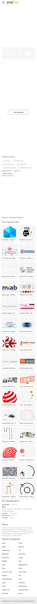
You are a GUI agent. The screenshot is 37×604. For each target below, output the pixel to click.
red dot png (6, 161)
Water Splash (23, 586)
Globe (4, 582)
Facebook (5, 593)
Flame (21, 543)
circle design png (8, 164)
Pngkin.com (6, 590)
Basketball (5, 554)
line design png (22, 164)
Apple (4, 547)
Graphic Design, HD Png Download (13, 313)
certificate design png (25, 168)
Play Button (5, 557)
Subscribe (22, 554)
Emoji (20, 568)
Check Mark (23, 572)
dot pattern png (18, 161)
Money (21, 593)
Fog (20, 561)
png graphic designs (9, 168)
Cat (20, 550)
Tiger (3, 565)
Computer (22, 582)
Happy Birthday (7, 579)
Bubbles (4, 561)
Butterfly (21, 547)
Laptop (21, 557)
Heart (4, 543)
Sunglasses (6, 550)
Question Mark (23, 590)
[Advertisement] (18, 28)
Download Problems (16, 217)
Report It (5, 217)
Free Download (18, 112)
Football (4, 575)
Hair (20, 575)
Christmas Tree (7, 572)
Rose (3, 568)
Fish (20, 579)
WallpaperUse (23, 565)
